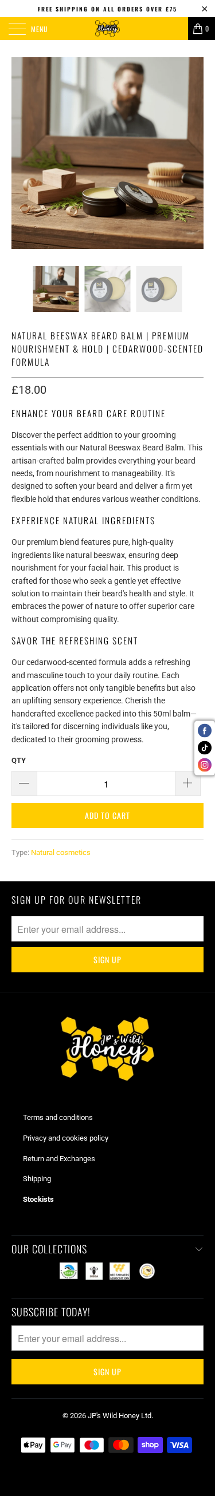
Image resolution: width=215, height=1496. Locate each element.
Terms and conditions (58, 1117)
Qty (18, 760)
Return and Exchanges (59, 1158)
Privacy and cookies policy (65, 1138)
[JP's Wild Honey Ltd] (108, 28)
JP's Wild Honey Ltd (119, 1415)
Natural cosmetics (61, 852)
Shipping (37, 1178)
